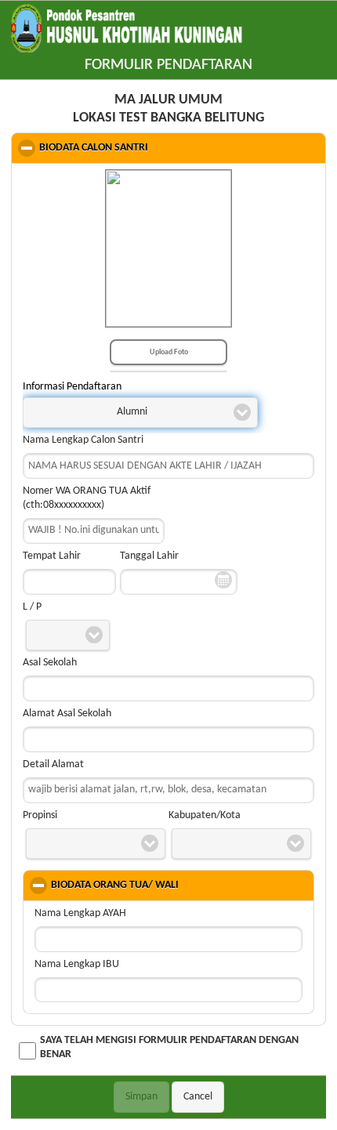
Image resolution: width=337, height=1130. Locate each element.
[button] (140, 413)
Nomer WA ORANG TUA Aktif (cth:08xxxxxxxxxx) (86, 498)
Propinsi (40, 815)
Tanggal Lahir (149, 556)
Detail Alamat (53, 764)
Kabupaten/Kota (204, 815)
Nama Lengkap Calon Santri (83, 440)
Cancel (197, 1097)
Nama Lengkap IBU (76, 964)
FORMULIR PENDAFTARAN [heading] (168, 65)
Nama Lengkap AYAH (80, 913)
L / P (32, 607)
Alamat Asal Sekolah (67, 713)
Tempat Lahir (52, 556)
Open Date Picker (224, 580)
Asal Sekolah (50, 662)
